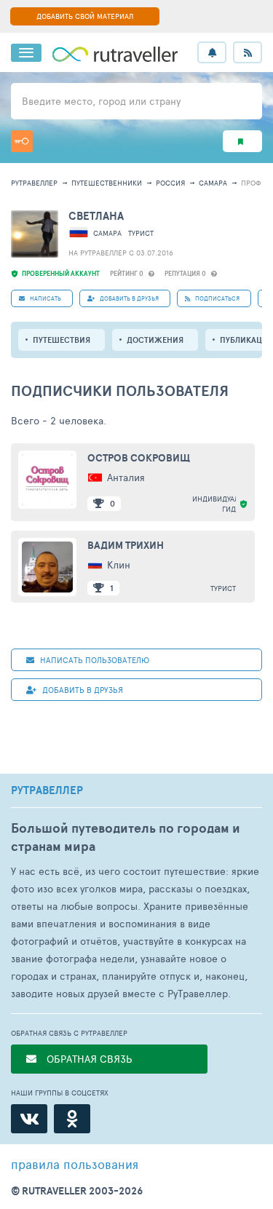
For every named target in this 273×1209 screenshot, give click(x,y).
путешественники (106, 183)
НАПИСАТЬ (44, 298)
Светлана (96, 215)
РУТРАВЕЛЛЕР (47, 790)
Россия (170, 183)
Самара (213, 183)
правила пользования (74, 1164)
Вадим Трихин (125, 545)
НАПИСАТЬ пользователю (93, 659)
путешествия (61, 340)
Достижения (155, 340)
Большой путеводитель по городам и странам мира (125, 837)
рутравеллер (34, 183)
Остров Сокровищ (138, 458)
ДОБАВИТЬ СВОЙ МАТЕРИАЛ (84, 16)
